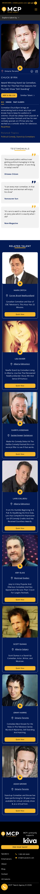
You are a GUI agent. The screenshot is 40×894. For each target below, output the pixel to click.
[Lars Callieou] (20, 476)
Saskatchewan (17, 435)
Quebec (26, 578)
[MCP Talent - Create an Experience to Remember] (11, 10)
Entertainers (6, 859)
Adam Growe (20, 784)
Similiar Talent (26, 95)
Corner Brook (15, 295)
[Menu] (36, 10)
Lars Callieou (20, 498)
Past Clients (18, 102)
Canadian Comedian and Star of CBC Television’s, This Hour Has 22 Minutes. (20, 304)
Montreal (18, 578)
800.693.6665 (6, 3)
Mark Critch (20, 290)
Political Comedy (8, 136)
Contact (4, 874)
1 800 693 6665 (24, 854)
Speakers (5, 854)
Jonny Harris (20, 713)
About (4, 864)
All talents (5, 879)
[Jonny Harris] (20, 690)
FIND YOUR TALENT (20, 847)
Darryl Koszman (19, 430)
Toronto (15, 71)
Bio (2, 102)
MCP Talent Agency (16, 885)
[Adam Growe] (20, 761)
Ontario (8, 71)
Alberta (17, 364)
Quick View (20, 314)
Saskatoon (28, 435)
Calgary (25, 649)
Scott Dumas (20, 644)
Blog (3, 869)
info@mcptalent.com (20, 3)
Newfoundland (28, 295)
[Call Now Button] (4, 887)
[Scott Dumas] (20, 622)
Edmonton (25, 364)
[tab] (2, 102)
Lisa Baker (20, 359)
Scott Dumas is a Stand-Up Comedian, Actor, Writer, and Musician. (20, 658)
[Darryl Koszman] (20, 408)
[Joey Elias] (20, 550)
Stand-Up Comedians (25, 136)
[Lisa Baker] (20, 336)
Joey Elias (20, 573)
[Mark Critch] (20, 268)
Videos (9, 102)
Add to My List (9, 95)
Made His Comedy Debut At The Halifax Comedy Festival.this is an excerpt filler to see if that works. (20, 444)
